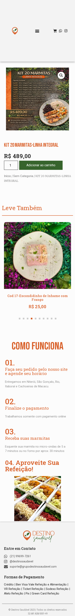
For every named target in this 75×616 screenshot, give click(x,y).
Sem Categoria (23, 176)
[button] (37, 31)
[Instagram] (66, 30)
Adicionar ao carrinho (40, 165)
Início (7, 176)
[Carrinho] (55, 31)
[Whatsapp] (60, 30)
